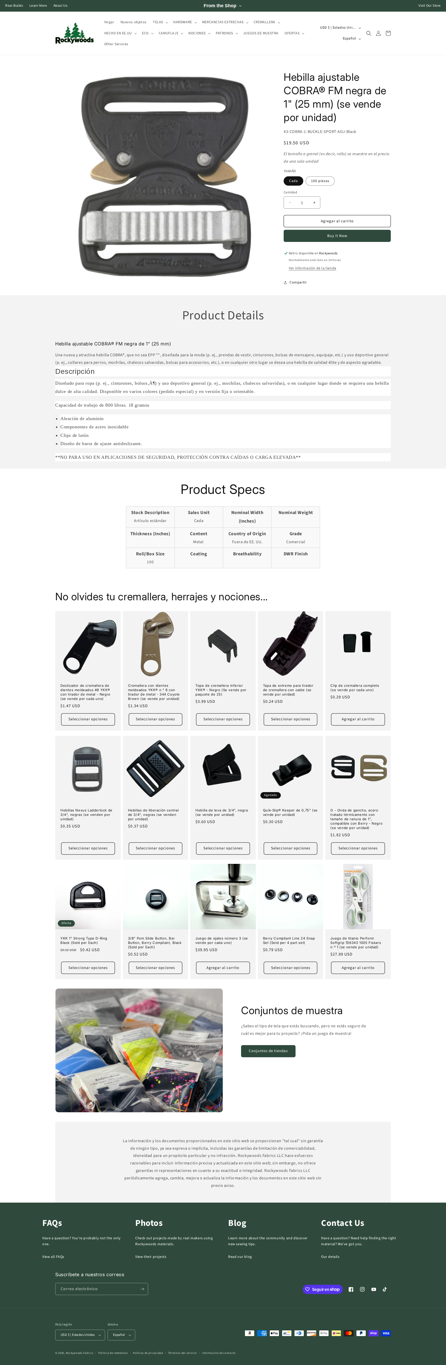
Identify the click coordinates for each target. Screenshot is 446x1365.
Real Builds (14, 5)
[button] (160, 22)
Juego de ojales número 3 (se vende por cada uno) (221, 940)
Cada (293, 181)
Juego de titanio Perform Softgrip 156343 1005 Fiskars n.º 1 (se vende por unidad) (355, 942)
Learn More (38, 5)
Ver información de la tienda (312, 268)
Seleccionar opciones (88, 719)
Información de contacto (219, 1353)
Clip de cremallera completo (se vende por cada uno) (354, 687)
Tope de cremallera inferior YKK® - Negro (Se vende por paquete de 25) (220, 689)
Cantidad (290, 192)
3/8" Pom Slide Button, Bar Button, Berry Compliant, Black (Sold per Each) (155, 942)
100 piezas (320, 181)
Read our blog (240, 1256)
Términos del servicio (182, 1353)
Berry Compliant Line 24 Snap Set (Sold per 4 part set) (289, 940)
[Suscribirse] (142, 1289)
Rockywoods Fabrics (79, 1353)
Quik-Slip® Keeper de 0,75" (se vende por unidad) (290, 812)
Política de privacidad (148, 1353)
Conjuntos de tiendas (268, 1051)
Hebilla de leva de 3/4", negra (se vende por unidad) (221, 812)
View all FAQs (53, 1256)
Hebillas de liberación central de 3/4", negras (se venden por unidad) (153, 814)
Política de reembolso (113, 1353)
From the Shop (220, 5)
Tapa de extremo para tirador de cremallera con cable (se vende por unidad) (288, 689)
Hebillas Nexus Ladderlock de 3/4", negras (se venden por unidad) (86, 814)
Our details (330, 1256)
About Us (60, 5)
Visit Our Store (429, 5)
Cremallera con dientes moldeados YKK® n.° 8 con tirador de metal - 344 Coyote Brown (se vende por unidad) (154, 692)
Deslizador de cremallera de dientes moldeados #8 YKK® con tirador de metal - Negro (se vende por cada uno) (85, 692)
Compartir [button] (298, 282)
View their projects (150, 1256)
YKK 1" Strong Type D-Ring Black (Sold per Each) (83, 940)
